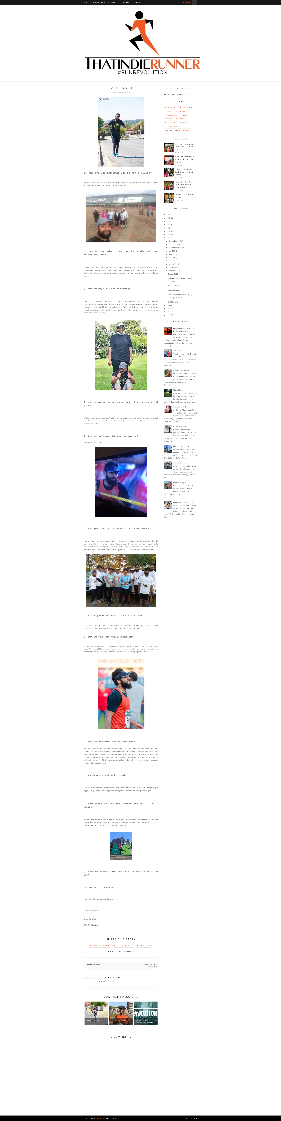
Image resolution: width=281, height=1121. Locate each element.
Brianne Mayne (174, 286)
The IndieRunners (171, 115)
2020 (168, 231)
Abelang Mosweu (94, 1021)
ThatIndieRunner (112, 978)
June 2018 (172, 254)
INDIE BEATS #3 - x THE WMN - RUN (145, 1022)
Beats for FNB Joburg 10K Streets (119, 1022)
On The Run (183, 115)
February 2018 (174, 267)
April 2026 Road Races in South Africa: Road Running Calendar (184, 147)
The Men (182, 111)
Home (86, 2)
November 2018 (175, 241)
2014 (168, 315)
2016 (168, 308)
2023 (168, 221)
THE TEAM (126, 2)
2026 (168, 215)
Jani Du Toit (177, 351)
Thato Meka (178, 390)
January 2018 (173, 271)
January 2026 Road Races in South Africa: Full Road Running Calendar (185, 184)
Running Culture (171, 107)
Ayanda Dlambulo (180, 407)
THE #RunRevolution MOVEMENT (105, 2)
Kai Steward (173, 302)
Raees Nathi (173, 274)
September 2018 (175, 248)
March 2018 (173, 264)
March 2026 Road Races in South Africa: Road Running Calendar (184, 159)
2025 (168, 218)
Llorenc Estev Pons (181, 446)
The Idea (185, 130)
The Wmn (168, 111)
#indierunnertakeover (172, 130)
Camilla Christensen (181, 370)
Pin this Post (145, 946)
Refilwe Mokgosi (179, 482)
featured (177, 126)
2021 (168, 228)
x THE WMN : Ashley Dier (183, 426)
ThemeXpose (101, 1118)
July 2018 (172, 251)
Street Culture (170, 122)
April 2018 (172, 261)
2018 (115, 952)
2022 (168, 225)
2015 (168, 312)
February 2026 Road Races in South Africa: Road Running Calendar (185, 172)
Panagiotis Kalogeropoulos (183, 502)
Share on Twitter (124, 946)
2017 (175, 111)
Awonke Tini (178, 463)
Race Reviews (180, 119)
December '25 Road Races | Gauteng (185, 195)
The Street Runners (126, 952)
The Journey (169, 119)
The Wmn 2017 (182, 122)
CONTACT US (138, 2)
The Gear (168, 126)
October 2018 (174, 244)
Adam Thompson (175, 290)
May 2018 (172, 258)
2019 (168, 234)
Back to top (191, 1118)
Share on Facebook (100, 946)
